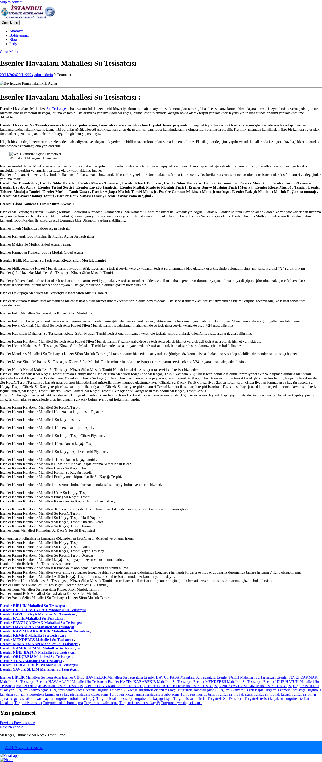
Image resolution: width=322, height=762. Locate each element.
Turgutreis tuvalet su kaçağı (139, 703)
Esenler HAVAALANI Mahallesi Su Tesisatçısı (37, 627)
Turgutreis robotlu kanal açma (31, 699)
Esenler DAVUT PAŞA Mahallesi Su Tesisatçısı (37, 614)
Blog (13, 39)
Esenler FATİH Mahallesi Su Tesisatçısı (31, 618)
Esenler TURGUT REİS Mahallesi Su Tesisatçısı (181, 686)
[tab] (10, 22)
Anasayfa (16, 31)
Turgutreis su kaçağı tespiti (153, 699)
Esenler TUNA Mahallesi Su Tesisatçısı (31, 661)
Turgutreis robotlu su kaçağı (74, 699)
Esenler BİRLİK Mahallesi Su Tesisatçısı (32, 606)
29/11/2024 (16, 75)
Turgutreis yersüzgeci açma (181, 703)
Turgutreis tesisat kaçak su (263, 699)
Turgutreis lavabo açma (162, 694)
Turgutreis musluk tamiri (198, 694)
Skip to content (11, 2)
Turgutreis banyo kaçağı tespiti (72, 690)
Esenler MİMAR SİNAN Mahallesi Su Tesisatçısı (39, 644)
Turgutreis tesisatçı (28, 703)
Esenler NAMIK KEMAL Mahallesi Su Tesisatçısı (40, 648)
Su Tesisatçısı (56, 109)
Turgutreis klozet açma (91, 694)
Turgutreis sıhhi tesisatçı (114, 699)
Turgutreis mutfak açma (235, 694)
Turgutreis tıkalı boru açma (63, 703)
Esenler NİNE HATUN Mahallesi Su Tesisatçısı (37, 652)
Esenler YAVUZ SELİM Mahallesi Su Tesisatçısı (38, 669)
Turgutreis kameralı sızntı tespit (240, 690)
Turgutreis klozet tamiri (126, 694)
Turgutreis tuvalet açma (101, 703)
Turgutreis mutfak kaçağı (272, 694)
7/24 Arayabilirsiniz (24, 747)
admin (43, 75)
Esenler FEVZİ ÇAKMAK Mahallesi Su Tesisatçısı (41, 623)
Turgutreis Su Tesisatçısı (225, 699)
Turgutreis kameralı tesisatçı (284, 690)
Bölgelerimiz (19, 35)
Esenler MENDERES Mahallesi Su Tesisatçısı (36, 640)
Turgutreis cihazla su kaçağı (116, 690)
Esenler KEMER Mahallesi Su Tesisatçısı (33, 635)
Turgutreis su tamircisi (189, 699)
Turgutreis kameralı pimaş (196, 690)
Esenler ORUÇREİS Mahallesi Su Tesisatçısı (35, 657)
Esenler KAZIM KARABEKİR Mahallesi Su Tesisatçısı (150, 682)
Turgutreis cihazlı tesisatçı (157, 690)
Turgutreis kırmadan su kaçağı (51, 694)
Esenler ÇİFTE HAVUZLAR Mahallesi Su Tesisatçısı (43, 610)
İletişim (14, 44)
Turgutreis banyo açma (32, 690)
